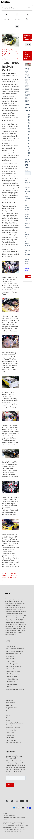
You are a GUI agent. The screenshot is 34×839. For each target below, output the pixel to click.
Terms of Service (11, 730)
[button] (17, 26)
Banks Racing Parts (12, 664)
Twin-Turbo (5, 60)
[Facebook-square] (6, 801)
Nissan (8, 718)
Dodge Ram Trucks (11, 708)
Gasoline (11, 56)
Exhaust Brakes (10, 661)
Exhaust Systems (11, 658)
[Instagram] (17, 801)
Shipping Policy (10, 735)
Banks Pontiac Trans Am (9, 50)
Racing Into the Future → (14, 575)
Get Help (17, 19)
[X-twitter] (12, 801)
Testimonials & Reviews (13, 727)
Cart (27, 19)
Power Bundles (10, 646)
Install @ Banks (10, 702)
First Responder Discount (13, 742)
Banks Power (6, 52)
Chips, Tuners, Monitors (13, 674)
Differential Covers (11, 669)
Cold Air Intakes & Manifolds (14, 651)
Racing (16, 58)
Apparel (8, 686)
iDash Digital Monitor (12, 676)
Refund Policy (10, 737)
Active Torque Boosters (13, 671)
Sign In (6, 19)
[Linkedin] (27, 801)
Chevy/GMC (9, 705)
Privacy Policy (10, 732)
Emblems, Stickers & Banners (15, 689)
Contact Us (9, 700)
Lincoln (8, 715)
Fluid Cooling (10, 656)
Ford (7, 710)
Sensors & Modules (11, 684)
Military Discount (11, 740)
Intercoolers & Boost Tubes (14, 653)
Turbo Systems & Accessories (15, 648)
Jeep (7, 713)
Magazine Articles (7, 58)
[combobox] (17, 8)
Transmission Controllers (13, 666)
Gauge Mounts (10, 681)
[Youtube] (22, 801)
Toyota (8, 720)
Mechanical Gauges (12, 679)
